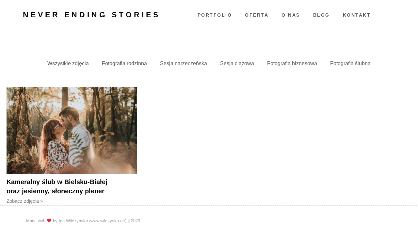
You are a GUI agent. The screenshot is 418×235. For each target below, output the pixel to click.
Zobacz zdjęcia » (25, 201)
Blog (321, 15)
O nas (290, 15)
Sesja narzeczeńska (183, 63)
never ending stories (91, 14)
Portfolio (215, 15)
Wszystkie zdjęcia (68, 63)
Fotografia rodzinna (124, 63)
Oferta (256, 15)
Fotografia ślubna (350, 63)
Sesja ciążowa (237, 63)
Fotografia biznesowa (292, 63)
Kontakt (357, 15)
